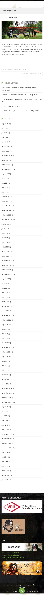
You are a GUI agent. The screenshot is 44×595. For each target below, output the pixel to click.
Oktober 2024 (6, 215)
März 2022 (5, 343)
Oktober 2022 (6, 320)
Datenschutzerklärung (33, 591)
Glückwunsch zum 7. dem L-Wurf (15, 70)
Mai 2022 (5, 334)
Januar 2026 (5, 151)
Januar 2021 (5, 384)
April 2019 (5, 466)
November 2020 (7, 393)
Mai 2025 (5, 188)
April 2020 (5, 425)
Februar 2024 (6, 251)
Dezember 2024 (7, 206)
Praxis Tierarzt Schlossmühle (11, 560)
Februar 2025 (6, 197)
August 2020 (6, 407)
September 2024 (7, 219)
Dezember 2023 (7, 261)
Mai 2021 (5, 366)
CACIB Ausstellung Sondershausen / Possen (16, 111)
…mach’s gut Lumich (8, 106)
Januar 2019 (5, 480)
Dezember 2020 (7, 388)
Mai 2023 (5, 293)
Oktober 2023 (6, 270)
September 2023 (7, 274)
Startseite (8, 591)
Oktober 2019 (6, 443)
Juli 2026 (4, 128)
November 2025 (7, 160)
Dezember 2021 (7, 347)
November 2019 (7, 439)
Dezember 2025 (7, 156)
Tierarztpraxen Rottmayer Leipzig (13, 557)
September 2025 (7, 169)
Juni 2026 (5, 133)
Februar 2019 (6, 475)
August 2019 (6, 452)
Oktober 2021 (6, 352)
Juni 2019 (5, 457)
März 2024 (5, 247)
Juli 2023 (4, 283)
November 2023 (7, 265)
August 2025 (6, 174)
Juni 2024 (5, 233)
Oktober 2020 (6, 398)
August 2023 (6, 279)
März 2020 (5, 430)
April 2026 (5, 142)
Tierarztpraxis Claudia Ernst (11, 553)
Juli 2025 (4, 178)
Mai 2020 (5, 420)
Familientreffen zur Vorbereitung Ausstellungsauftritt (19, 88)
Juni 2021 (5, 361)
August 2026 (6, 124)
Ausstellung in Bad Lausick (30, 74)
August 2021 (6, 356)
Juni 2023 (5, 288)
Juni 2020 (5, 416)
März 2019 (5, 471)
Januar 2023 (5, 311)
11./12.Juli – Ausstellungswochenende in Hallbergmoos (19, 99)
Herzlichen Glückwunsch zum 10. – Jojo (14, 95)
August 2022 (6, 325)
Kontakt (15, 591)
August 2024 (6, 224)
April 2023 (5, 297)
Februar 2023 (6, 306)
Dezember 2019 (7, 434)
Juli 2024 (4, 229)
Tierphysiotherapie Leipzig (10, 555)
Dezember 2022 (7, 315)
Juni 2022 (5, 329)
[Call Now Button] (22, 590)
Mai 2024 (5, 238)
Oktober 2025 (6, 165)
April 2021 (5, 370)
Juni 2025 (5, 183)
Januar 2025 (5, 201)
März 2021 (5, 375)
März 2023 (5, 302)
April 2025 (5, 192)
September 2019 (7, 448)
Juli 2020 (4, 411)
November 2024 (7, 210)
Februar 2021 (6, 379)
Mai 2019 (5, 461)
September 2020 (7, 402)
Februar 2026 (6, 146)
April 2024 (5, 242)
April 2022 (5, 338)
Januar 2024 (5, 256)
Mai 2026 (5, 137)
